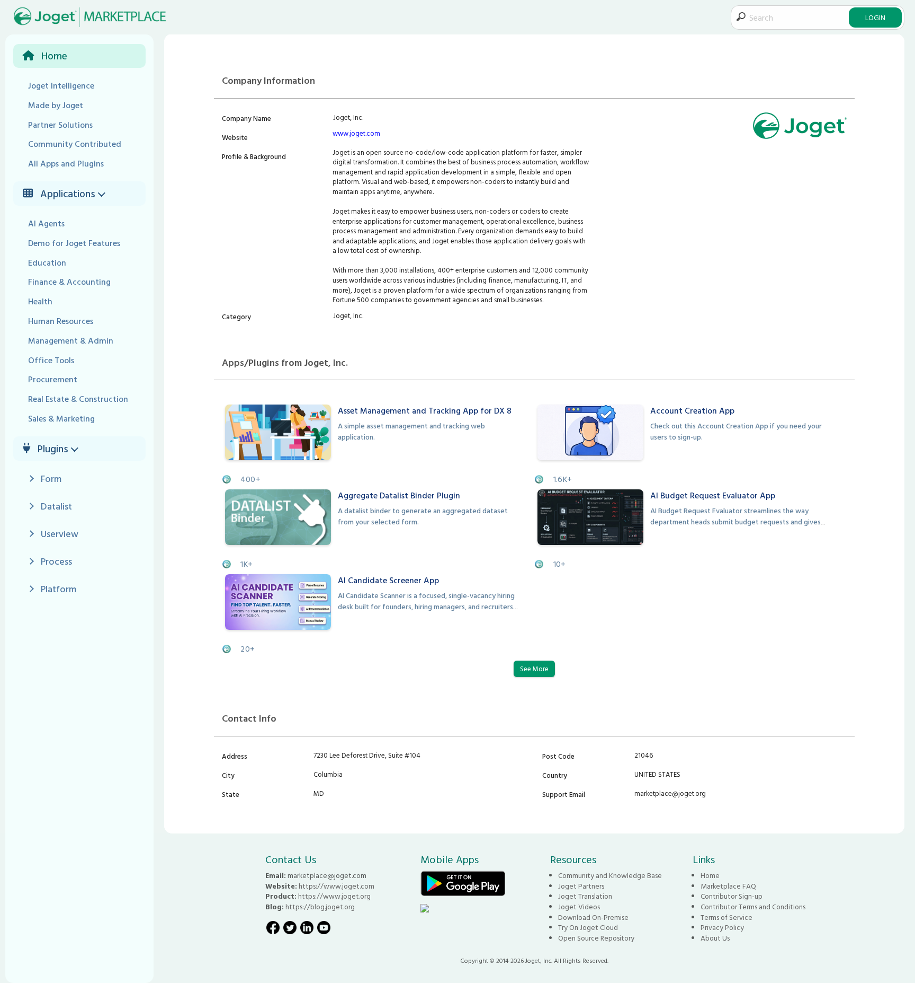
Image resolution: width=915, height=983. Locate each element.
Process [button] (56, 561)
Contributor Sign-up (731, 896)
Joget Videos (579, 906)
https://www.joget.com (336, 886)
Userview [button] (59, 533)
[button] (103, 193)
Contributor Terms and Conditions (753, 906)
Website (235, 137)
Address (234, 756)
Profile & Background (254, 156)
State (230, 794)
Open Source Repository (596, 938)
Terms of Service (726, 917)
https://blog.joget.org (320, 906)
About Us (715, 938)
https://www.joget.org (334, 896)
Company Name (246, 118)
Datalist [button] (56, 506)
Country (554, 775)
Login (875, 17)
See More (534, 668)
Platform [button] (58, 589)
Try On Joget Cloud (588, 927)
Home (710, 875)
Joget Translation (585, 896)
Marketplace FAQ (728, 886)
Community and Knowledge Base (610, 875)
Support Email (563, 794)
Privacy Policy (722, 927)
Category (236, 316)
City (228, 775)
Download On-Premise (593, 917)
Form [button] (51, 478)
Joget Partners (581, 886)
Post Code (558, 756)
